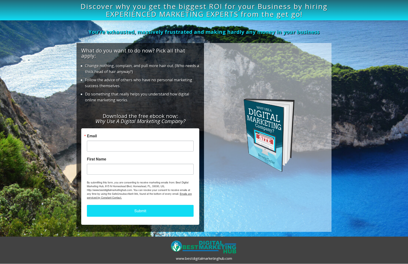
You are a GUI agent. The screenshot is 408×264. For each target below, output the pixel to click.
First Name (96, 159)
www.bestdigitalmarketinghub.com (204, 258)
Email (92, 136)
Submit (140, 210)
